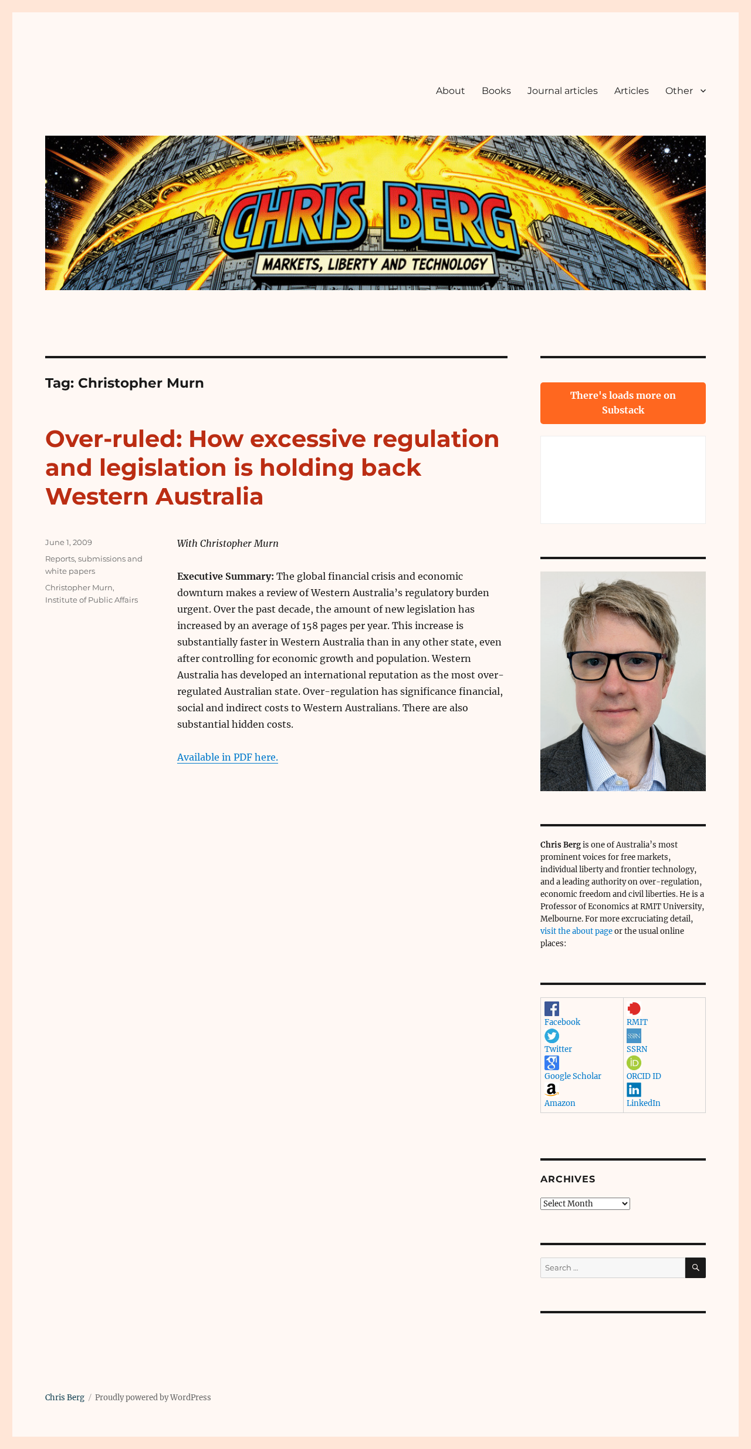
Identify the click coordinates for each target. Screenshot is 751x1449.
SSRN (637, 1049)
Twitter (558, 1049)
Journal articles (562, 90)
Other (679, 90)
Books (496, 90)
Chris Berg (64, 1398)
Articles (631, 90)
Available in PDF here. (227, 757)
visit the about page (576, 931)
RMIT (637, 1022)
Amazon (560, 1103)
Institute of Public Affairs (91, 599)
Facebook (562, 1022)
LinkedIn (644, 1103)
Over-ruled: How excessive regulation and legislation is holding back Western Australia (272, 467)
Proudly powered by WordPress (153, 1398)
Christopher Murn (79, 587)
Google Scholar (572, 1076)
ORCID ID (644, 1076)
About (450, 90)
